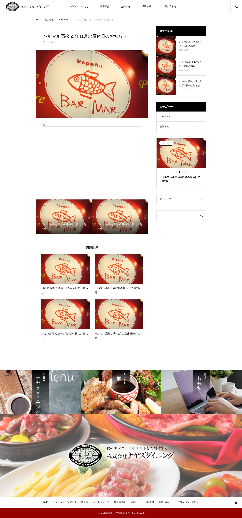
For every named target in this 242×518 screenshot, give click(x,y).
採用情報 (146, 6)
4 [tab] (186, 172)
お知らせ (125, 6)
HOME (44, 502)
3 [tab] (183, 172)
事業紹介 (104, 6)
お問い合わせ (169, 6)
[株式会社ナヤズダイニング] (27, 7)
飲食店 (84, 502)
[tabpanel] (181, 162)
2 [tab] (180, 172)
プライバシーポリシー (189, 502)
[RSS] (236, 502)
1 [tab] (177, 172)
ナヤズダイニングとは (77, 6)
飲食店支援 (120, 502)
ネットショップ (101, 502)
